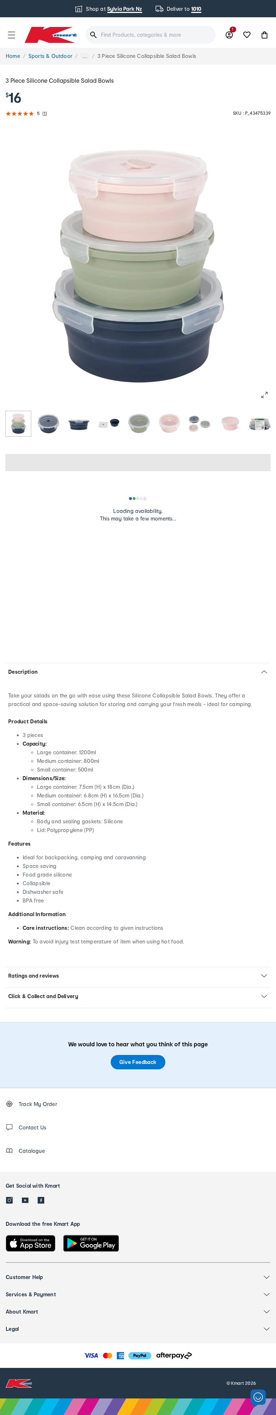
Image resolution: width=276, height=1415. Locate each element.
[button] (11, 35)
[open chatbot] (258, 1398)
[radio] (18, 424)
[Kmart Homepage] (50, 35)
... (85, 56)
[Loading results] (138, 498)
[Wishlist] (247, 35)
